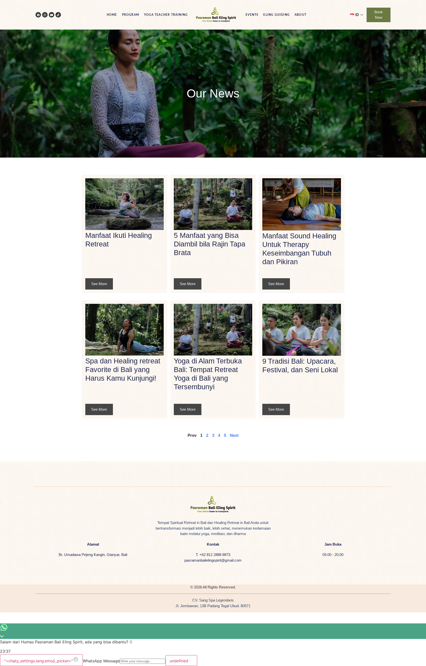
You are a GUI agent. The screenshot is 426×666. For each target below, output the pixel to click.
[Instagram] (45, 14)
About (300, 14)
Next (234, 435)
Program (130, 14)
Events (252, 14)
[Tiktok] (58, 14)
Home (112, 14)
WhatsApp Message (101, 660)
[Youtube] (51, 14)
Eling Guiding (276, 14)
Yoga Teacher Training (166, 14)
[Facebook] (38, 14)
